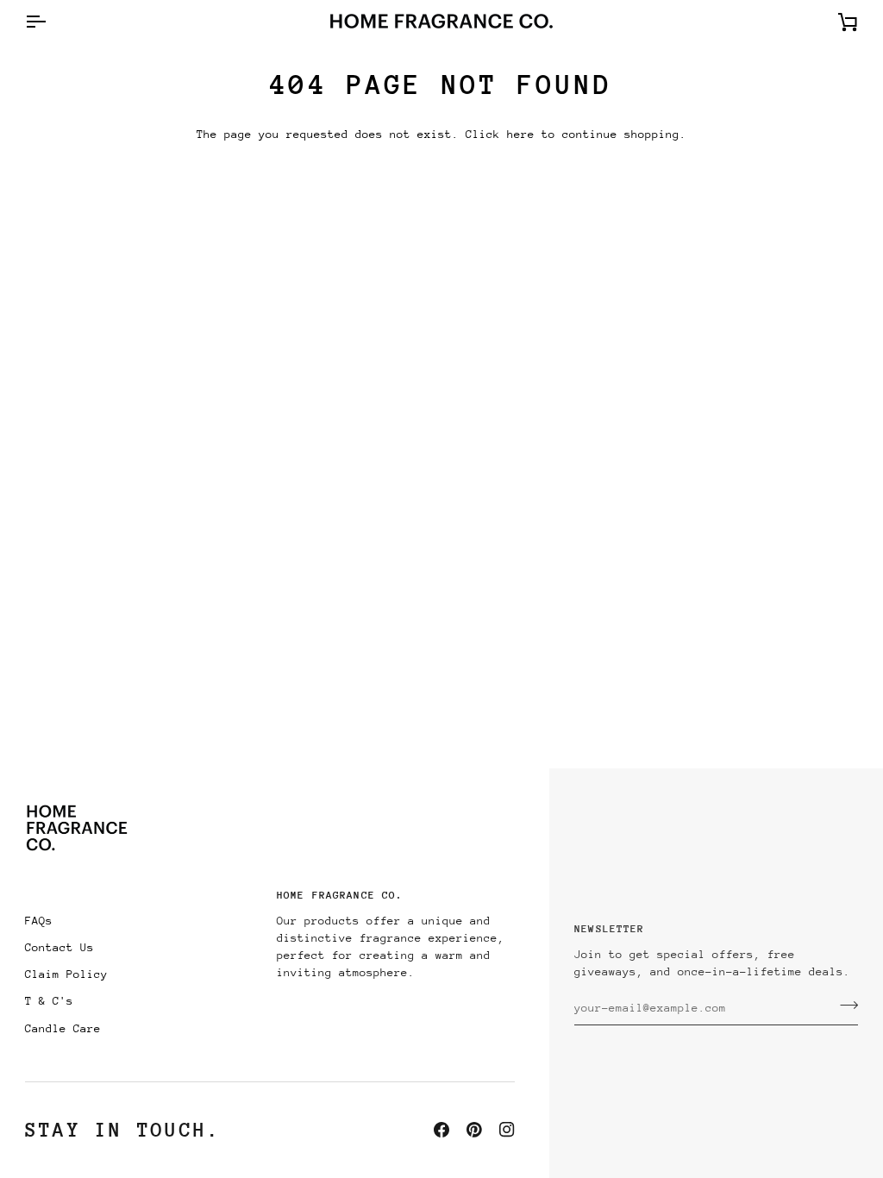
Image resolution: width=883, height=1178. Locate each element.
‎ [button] (144, 899)
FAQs (39, 920)
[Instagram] (507, 1129)
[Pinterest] (474, 1129)
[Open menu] (51, 21)
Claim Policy (66, 974)
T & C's (49, 1000)
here (521, 134)
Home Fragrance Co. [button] (340, 895)
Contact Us (59, 947)
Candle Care (63, 1028)
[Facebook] (441, 1129)
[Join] (844, 1005)
